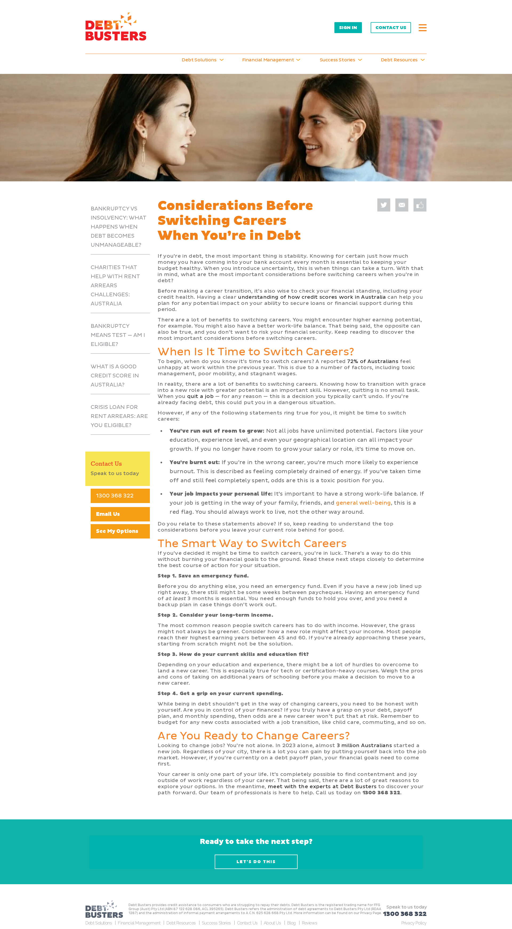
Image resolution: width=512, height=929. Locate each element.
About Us (272, 923)
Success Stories (337, 60)
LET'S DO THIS (256, 861)
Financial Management (139, 923)
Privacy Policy (414, 923)
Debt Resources (180, 923)
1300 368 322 (115, 496)
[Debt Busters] (115, 27)
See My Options (117, 531)
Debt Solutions (199, 60)
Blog (291, 923)
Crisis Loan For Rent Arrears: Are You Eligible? (119, 416)
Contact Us (390, 27)
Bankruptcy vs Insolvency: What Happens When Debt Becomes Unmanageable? (118, 227)
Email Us (108, 514)
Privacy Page (370, 913)
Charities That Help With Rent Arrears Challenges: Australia (115, 285)
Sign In (348, 27)
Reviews (309, 923)
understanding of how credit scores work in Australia (312, 297)
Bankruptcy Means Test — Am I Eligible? (118, 335)
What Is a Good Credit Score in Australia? (115, 376)
